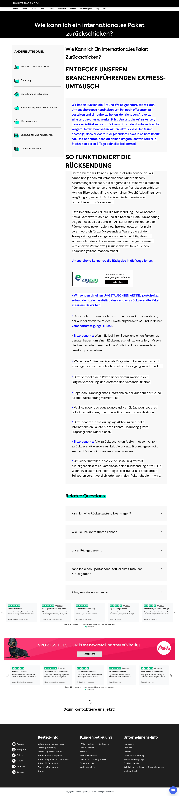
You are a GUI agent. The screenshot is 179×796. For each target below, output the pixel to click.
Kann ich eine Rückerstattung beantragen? (101, 513)
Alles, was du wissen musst (90, 592)
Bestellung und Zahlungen (34, 94)
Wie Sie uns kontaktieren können (94, 532)
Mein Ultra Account (31, 148)
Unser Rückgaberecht (86, 550)
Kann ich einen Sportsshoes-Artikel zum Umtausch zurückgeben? (106, 571)
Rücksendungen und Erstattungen (39, 107)
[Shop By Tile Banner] (89, 649)
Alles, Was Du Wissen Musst (35, 66)
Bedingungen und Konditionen (37, 134)
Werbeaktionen (29, 121)
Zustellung (26, 80)
